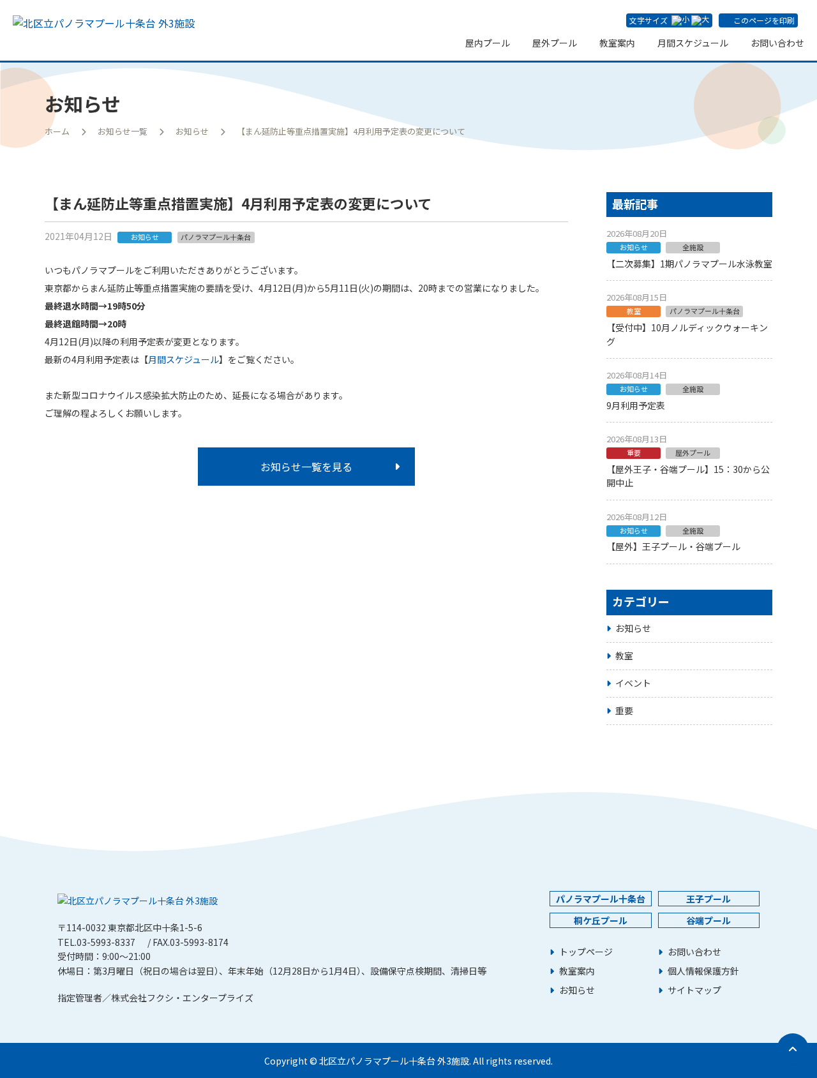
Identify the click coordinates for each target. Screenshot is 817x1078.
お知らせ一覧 (122, 131)
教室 (624, 655)
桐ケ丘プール (600, 920)
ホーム (57, 131)
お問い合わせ (777, 42)
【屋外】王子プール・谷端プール (673, 546)
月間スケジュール (692, 42)
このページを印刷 (764, 20)
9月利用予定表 (635, 405)
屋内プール (487, 42)
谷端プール (708, 920)
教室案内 (617, 42)
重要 (624, 710)
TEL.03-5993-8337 (96, 942)
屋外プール (554, 42)
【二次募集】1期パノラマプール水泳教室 (689, 263)
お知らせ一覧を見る (306, 466)
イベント (633, 683)
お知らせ (192, 131)
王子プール (708, 898)
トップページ (586, 952)
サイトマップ (694, 990)
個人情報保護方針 (703, 971)
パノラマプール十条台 (600, 898)
